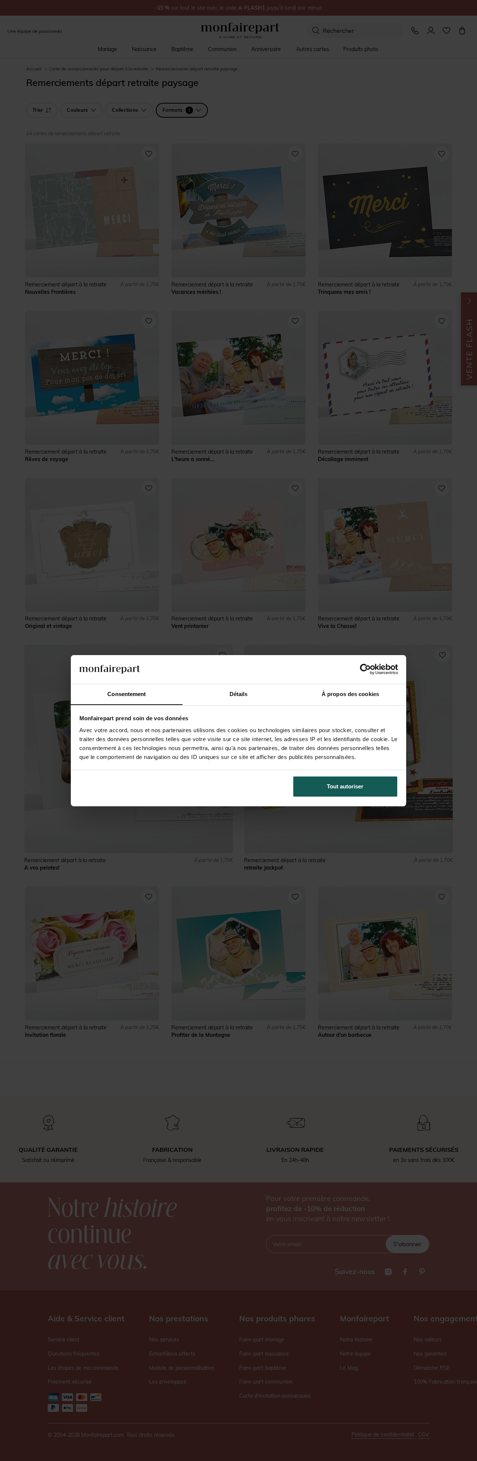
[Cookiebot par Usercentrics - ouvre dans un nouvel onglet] (365, 669)
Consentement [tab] (126, 693)
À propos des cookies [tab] (350, 693)
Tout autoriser (345, 786)
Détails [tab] (239, 693)
